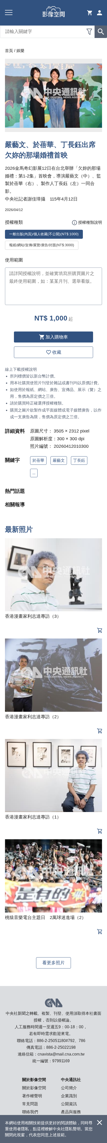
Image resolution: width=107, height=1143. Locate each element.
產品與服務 (71, 1112)
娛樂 (20, 50)
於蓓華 (38, 460)
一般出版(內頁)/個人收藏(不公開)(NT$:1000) (44, 234)
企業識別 (69, 1096)
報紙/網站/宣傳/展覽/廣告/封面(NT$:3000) (41, 245)
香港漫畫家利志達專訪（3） (33, 616)
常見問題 (30, 1104)
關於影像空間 (34, 1088)
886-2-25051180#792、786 (61, 1040)
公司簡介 (69, 1088)
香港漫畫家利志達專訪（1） (33, 817)
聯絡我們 (30, 1112)
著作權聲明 (32, 1096)
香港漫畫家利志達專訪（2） (33, 716)
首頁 (9, 50)
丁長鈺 (79, 460)
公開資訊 (69, 1104)
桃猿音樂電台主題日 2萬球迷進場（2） (45, 917)
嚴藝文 (59, 460)
